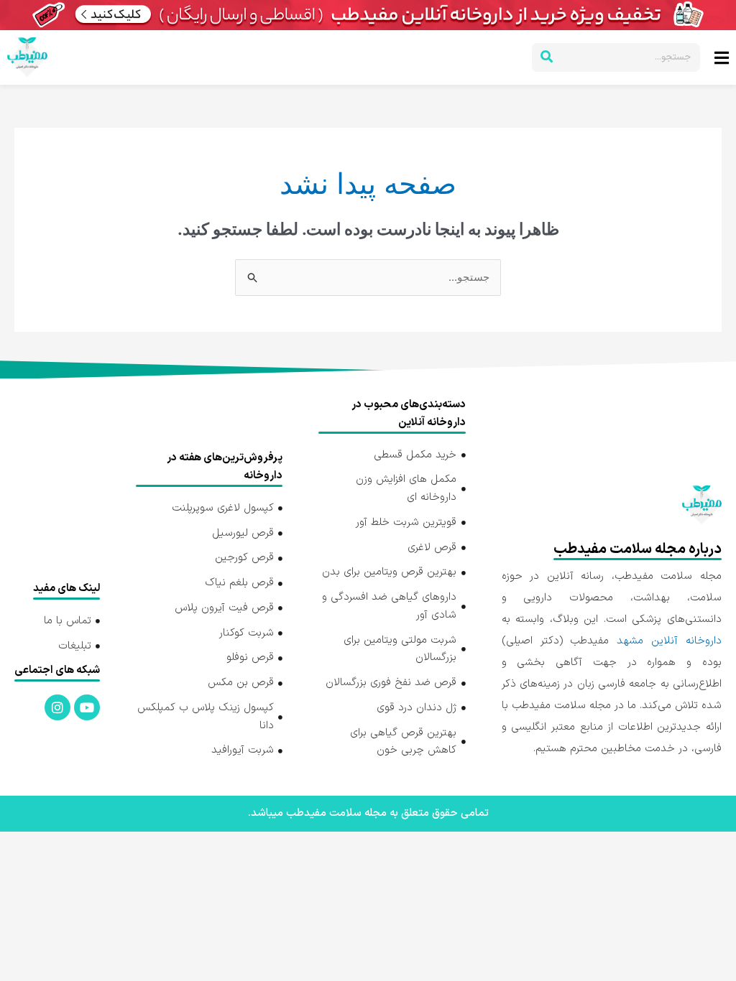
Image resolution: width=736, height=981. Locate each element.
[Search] (546, 57)
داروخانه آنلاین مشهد (669, 641)
